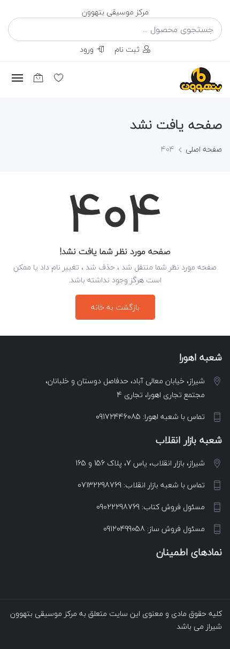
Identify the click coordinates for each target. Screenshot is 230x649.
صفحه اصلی (204, 149)
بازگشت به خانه (115, 307)
